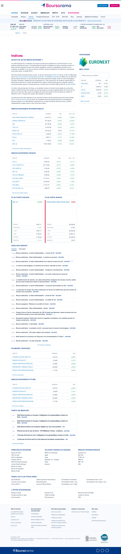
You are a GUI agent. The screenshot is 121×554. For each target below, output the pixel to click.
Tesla (46, 457)
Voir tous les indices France (20, 193)
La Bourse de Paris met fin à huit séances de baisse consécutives (40, 439)
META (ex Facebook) (51, 453)
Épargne (24, 13)
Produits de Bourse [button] (42, 17)
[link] (13, 516)
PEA (79, 497)
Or (81, 87)
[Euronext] (94, 62)
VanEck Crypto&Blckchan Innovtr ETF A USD (27, 370)
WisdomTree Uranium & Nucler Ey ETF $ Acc (27, 367)
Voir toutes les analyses (44, 345)
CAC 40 (13, 24)
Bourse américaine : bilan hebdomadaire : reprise (32, 308)
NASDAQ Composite (53, 77)
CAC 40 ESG (71, 84)
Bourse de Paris (16, 453)
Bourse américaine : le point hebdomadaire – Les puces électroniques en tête (41, 285)
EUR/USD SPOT (85, 93)
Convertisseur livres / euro (94, 479)
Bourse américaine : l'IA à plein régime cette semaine (33, 332)
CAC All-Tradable (18, 175)
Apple (46, 455)
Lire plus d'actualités (18, 443)
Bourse (14, 13)
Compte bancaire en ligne (19, 495)
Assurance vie (49, 493)
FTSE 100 (15, 127)
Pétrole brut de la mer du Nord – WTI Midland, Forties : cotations (40, 431)
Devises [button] (79, 17)
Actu (63, 13)
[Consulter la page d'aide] (95, 6)
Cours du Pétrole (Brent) (43, 484)
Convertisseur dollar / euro (69, 482)
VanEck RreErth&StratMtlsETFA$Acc (25, 363)
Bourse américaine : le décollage (26, 324)
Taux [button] (72, 17)
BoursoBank (73, 13)
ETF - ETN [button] (55, 17)
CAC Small (15, 185)
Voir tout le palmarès (18, 375)
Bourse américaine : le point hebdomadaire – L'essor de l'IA (35, 253)
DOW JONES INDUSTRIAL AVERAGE (23, 117)
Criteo (46, 462)
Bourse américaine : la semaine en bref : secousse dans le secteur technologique (42, 328)
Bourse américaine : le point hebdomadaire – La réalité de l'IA (36, 300)
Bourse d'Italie (15, 471)
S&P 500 (41, 77)
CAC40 (54, 75)
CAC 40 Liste (15, 455)
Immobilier (45, 13)
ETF (13, 99)
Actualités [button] (14, 17)
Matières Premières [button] (91, 17)
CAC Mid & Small (17, 178)
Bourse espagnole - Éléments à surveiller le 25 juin (32, 304)
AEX (13, 140)
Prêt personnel (49, 497)
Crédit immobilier (50, 495)
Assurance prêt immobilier (86, 493)
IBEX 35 (14, 144)
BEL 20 (14, 137)
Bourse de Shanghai (17, 469)
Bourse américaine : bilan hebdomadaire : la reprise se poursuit (36, 257)
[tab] (14, 249)
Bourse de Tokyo (16, 466)
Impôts (55, 13)
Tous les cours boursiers (18, 482)
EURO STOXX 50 (17, 134)
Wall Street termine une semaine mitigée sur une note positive (39, 427)
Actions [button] (23, 17)
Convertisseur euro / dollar (69, 484)
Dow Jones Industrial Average (24, 77)
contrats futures (24, 99)
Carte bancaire (15, 497)
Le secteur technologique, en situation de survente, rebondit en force (38, 265)
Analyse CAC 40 (16, 459)
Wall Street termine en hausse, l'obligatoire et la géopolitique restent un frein (42, 416)
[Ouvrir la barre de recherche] (93, 6)
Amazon (47, 464)
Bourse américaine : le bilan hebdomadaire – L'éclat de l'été (35, 295)
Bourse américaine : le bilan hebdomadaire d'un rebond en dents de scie (39, 261)
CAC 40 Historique (16, 457)
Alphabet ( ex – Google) (52, 459)
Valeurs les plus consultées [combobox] (90, 75)
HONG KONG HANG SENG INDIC (58, 202)
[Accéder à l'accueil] (12, 33)
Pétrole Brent (84, 83)
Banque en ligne (16, 493)
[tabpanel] (44, 297)
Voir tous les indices (17, 406)
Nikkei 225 (15, 130)
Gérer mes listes (85, 101)
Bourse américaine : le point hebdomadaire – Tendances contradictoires (39, 270)
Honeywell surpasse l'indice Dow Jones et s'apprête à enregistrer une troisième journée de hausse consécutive (45, 319)
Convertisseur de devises (69, 479)
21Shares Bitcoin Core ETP (21, 357)
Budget (34, 13)
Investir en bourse (83, 495)
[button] (2, 5)
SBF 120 (14, 171)
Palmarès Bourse (41, 482)
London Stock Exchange (18, 464)
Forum (103, 17)
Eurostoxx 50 (82, 453)
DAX (66, 75)
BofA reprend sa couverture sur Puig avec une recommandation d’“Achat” (40, 336)
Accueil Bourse (15, 479)
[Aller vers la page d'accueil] (60, 5)
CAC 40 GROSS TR (17, 165)
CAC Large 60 (16, 168)
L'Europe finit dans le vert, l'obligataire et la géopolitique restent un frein (43, 435)
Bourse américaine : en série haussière (28, 341)
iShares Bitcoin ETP (19, 360)
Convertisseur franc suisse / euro (96, 482)
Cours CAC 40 (15, 484)
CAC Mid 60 (15, 181)
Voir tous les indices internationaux (21, 148)
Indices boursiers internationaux (45, 479)
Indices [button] (31, 17)
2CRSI (83, 96)
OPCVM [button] (65, 17)
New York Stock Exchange (19, 462)
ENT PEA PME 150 (17, 188)
